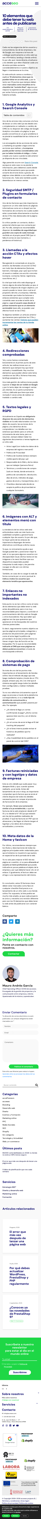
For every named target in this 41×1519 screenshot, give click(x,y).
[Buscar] (37, 1085)
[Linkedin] (10, 1426)
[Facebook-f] (3, 1426)
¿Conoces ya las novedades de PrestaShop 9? (20, 1312)
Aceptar (6, 1516)
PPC (4, 1121)
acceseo (6, 1101)
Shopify (5, 1131)
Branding (6, 1105)
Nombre (7, 1026)
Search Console (31, 162)
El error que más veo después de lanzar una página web (19, 1162)
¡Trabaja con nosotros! (10, 1400)
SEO (4, 1128)
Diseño (5, 1111)
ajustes (18, 1512)
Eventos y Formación (11, 1115)
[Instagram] (7, 1426)
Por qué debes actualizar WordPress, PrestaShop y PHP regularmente (20, 1276)
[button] (4, 921)
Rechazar (15, 1516)
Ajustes (25, 1516)
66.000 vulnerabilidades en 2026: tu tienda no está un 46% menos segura (19, 1154)
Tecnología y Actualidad (12, 1138)
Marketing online (9, 1118)
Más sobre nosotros (9, 1398)
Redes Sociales (8, 1125)
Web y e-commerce (9, 36)
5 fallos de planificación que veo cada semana (17, 1170)
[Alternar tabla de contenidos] (27, 115)
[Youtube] (17, 1426)
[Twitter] (14, 1426)
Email (6, 1033)
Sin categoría (8, 1135)
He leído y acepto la (15, 1365)
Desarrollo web (8, 1108)
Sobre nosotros (13, 1394)
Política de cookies (26, 1503)
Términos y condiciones (11, 1501)
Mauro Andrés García (20, 29)
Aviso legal (25, 1501)
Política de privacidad (10, 1503)
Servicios (8, 1404)
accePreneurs (8, 1098)
